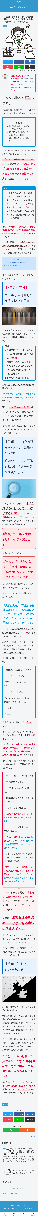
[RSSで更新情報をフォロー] (27, 1130)
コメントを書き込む (19, 1188)
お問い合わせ (28, 1209)
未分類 (6, 1104)
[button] (34, 583)
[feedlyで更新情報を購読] (11, 1130)
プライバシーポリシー (10, 1209)
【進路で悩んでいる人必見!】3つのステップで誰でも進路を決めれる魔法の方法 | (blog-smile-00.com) (18, 262)
